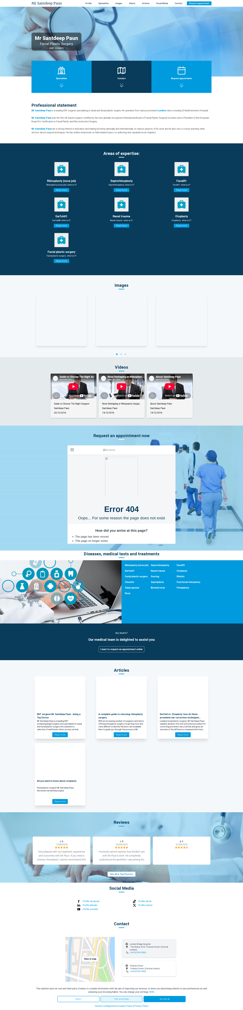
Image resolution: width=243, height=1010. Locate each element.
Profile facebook (91, 901)
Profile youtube (90, 909)
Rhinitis (180, 576)
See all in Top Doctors (121, 874)
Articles (145, 3)
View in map (90, 959)
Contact (178, 3)
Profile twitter (145, 905)
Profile (88, 3)
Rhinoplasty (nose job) (136, 565)
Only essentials (121, 999)
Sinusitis (129, 582)
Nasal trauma (158, 571)
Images (118, 3)
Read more (61, 190)
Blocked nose (158, 587)
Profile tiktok (144, 901)
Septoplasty (157, 582)
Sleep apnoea (132, 587)
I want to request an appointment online (121, 649)
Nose (127, 593)
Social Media (162, 3)
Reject (78, 999)
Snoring (155, 576)
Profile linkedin (90, 905)
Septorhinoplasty (160, 565)
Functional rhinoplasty (188, 582)
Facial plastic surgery (136, 576)
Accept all (165, 999)
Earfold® (129, 571)
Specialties (103, 3)
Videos (132, 3)
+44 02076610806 (138, 952)
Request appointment (199, 3)
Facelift (181, 565)
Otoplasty (182, 571)
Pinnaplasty (183, 587)
